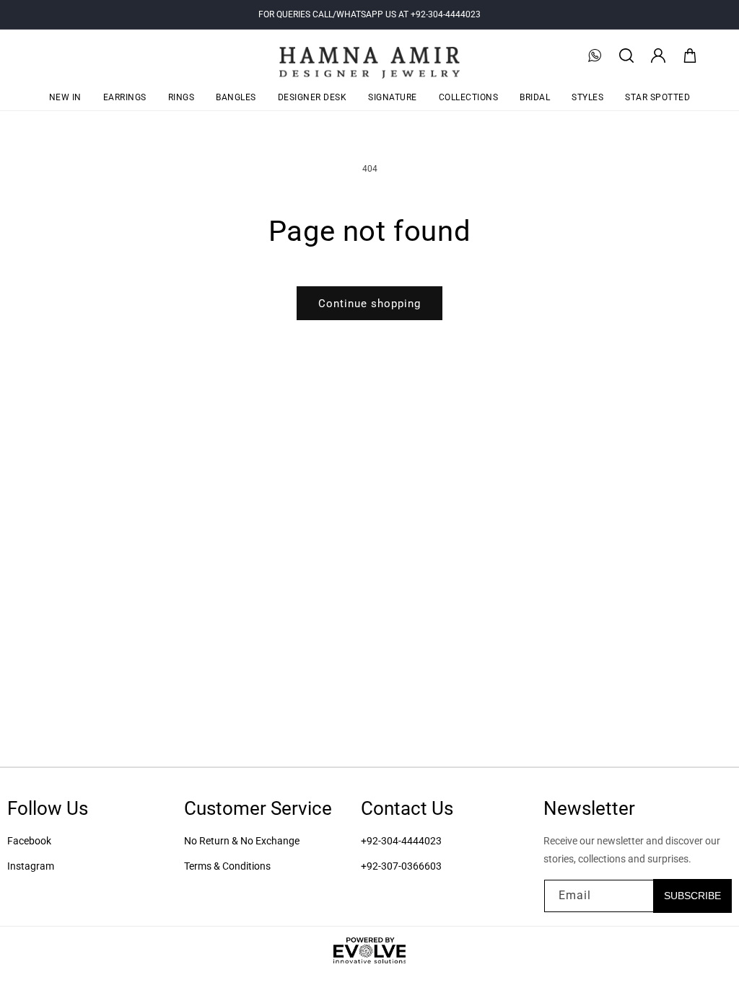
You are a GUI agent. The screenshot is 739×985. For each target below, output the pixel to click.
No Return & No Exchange (241, 841)
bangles (236, 97)
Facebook (29, 841)
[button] (626, 55)
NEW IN (65, 97)
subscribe (692, 895)
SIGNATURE (392, 97)
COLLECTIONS (469, 97)
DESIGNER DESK (312, 97)
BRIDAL (535, 97)
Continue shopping (369, 303)
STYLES (587, 97)
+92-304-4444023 (401, 841)
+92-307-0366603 (401, 866)
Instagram (30, 866)
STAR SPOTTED (657, 97)
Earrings (125, 97)
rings (181, 97)
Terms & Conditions (227, 866)
